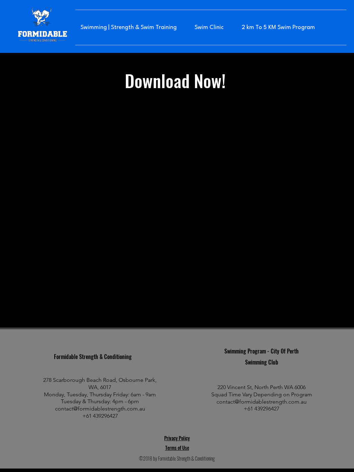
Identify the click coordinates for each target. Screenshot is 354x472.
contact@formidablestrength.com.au (100, 408)
